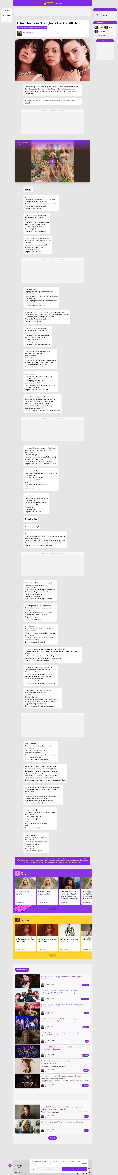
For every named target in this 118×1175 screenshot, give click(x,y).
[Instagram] (83, 1173)
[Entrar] (10, 1165)
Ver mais (52, 1138)
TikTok (61, 859)
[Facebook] (78, 1173)
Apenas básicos (48, 1169)
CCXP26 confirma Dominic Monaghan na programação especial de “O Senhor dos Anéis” (60, 1034)
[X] (81, 1173)
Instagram (68, 859)
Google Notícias (82, 859)
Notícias (59, 3)
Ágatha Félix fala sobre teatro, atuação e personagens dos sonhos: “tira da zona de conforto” (62, 1108)
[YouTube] (89, 1173)
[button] (89, 892)
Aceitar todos (74, 1169)
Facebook (56, 859)
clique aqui (68, 862)
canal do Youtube (23, 860)
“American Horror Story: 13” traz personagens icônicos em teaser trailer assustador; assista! (62, 1077)
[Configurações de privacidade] (33, 1169)
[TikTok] (86, 1173)
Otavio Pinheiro (29, 32)
